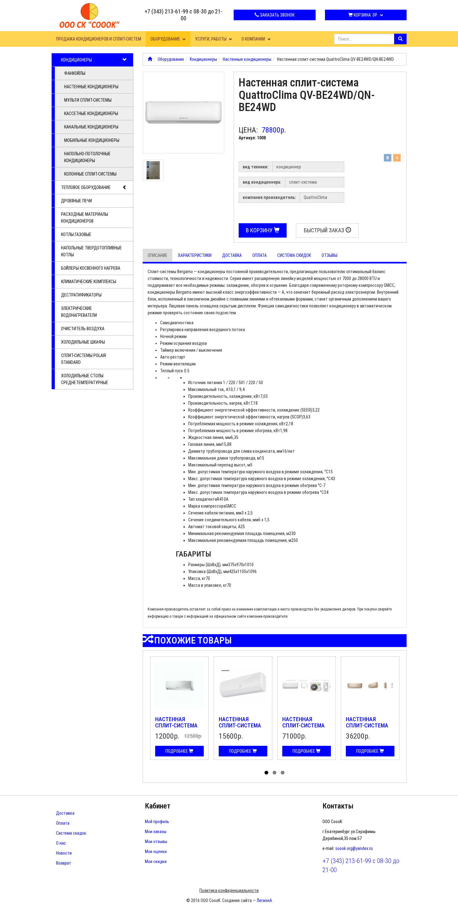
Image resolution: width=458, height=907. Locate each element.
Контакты (338, 806)
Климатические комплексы (88, 281)
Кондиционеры (76, 59)
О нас (61, 843)
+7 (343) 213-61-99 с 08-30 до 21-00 (183, 15)
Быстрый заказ (325, 230)
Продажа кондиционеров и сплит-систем (98, 38)
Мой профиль (157, 821)
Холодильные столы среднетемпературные (84, 379)
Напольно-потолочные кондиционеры (87, 157)
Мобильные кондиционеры (91, 140)
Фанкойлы (74, 73)
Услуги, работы (211, 38)
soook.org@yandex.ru (354, 848)
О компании (253, 38)
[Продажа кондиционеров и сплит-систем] (150, 59)
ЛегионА (264, 900)
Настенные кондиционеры (91, 86)
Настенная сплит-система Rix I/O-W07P (176, 725)
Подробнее (177, 751)
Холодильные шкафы (83, 342)
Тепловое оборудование (86, 187)
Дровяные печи (76, 200)
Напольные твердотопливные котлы (91, 251)
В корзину (260, 230)
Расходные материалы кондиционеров (84, 218)
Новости (64, 853)
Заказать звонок (276, 14)
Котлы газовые (76, 234)
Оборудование (165, 38)
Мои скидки (156, 861)
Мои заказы (155, 831)
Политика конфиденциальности (229, 890)
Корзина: (365, 14)
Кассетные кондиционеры (91, 113)
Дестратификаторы (81, 294)
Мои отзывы (156, 841)
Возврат (63, 863)
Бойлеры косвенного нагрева (90, 268)
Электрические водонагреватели (79, 312)
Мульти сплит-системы (88, 100)
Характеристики (195, 255)
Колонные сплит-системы (90, 173)
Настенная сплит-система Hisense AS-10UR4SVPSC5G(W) (368, 728)
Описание (157, 255)
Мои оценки (156, 851)
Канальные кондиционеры (91, 126)
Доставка (232, 255)
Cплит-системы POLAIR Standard (83, 359)
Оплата (259, 255)
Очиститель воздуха (82, 328)
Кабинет (157, 806)
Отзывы (329, 255)
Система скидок (294, 255)
